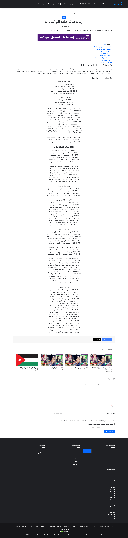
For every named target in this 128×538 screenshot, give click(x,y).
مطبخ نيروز (72, 3)
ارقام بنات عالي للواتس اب (56, 368)
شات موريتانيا (111, 514)
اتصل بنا (83, 534)
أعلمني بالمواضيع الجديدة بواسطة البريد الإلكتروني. (101, 427)
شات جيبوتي (112, 512)
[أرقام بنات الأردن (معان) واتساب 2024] (27, 360)
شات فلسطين (111, 476)
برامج (89, 3)
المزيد (65, 3)
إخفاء (104, 44)
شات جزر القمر (111, 510)
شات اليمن (112, 503)
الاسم (113, 406)
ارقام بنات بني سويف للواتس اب (79, 368)
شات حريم (76, 453)
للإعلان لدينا (41, 3)
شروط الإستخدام (53, 534)
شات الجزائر (112, 487)
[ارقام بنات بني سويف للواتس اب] (76, 360)
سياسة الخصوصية (62, 534)
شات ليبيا (113, 501)
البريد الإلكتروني (110, 413)
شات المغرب (112, 489)
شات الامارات (112, 518)
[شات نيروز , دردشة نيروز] (120, 4)
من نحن (32, 534)
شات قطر (112, 493)
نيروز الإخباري (82, 3)
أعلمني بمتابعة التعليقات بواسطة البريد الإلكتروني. (101, 424)
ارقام (67, 13)
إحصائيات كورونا (57, 3)
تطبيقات (95, 3)
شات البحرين (112, 495)
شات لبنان (112, 481)
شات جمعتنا (76, 455)
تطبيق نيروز (89, 534)
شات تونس (112, 491)
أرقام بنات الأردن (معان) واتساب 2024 (28, 368)
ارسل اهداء (77, 534)
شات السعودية (111, 485)
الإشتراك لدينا (71, 534)
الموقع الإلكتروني (57, 413)
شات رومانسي (75, 464)
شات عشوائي (75, 461)
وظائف (48, 3)
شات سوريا (112, 478)
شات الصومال (111, 508)
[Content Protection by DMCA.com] (64, 532)
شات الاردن (112, 474)
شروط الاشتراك (44, 534)
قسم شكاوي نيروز (97, 534)
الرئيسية (108, 3)
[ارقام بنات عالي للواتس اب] (52, 360)
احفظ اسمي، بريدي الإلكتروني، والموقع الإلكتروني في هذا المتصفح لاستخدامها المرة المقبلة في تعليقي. (87, 420)
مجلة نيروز (37, 534)
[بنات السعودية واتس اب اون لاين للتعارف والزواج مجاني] (101, 360)
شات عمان (112, 499)
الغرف (102, 3)
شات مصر (112, 516)
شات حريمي (76, 450)
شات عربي (76, 458)
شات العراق (112, 483)
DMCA (27, 534)
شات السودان (112, 506)
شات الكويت (112, 497)
